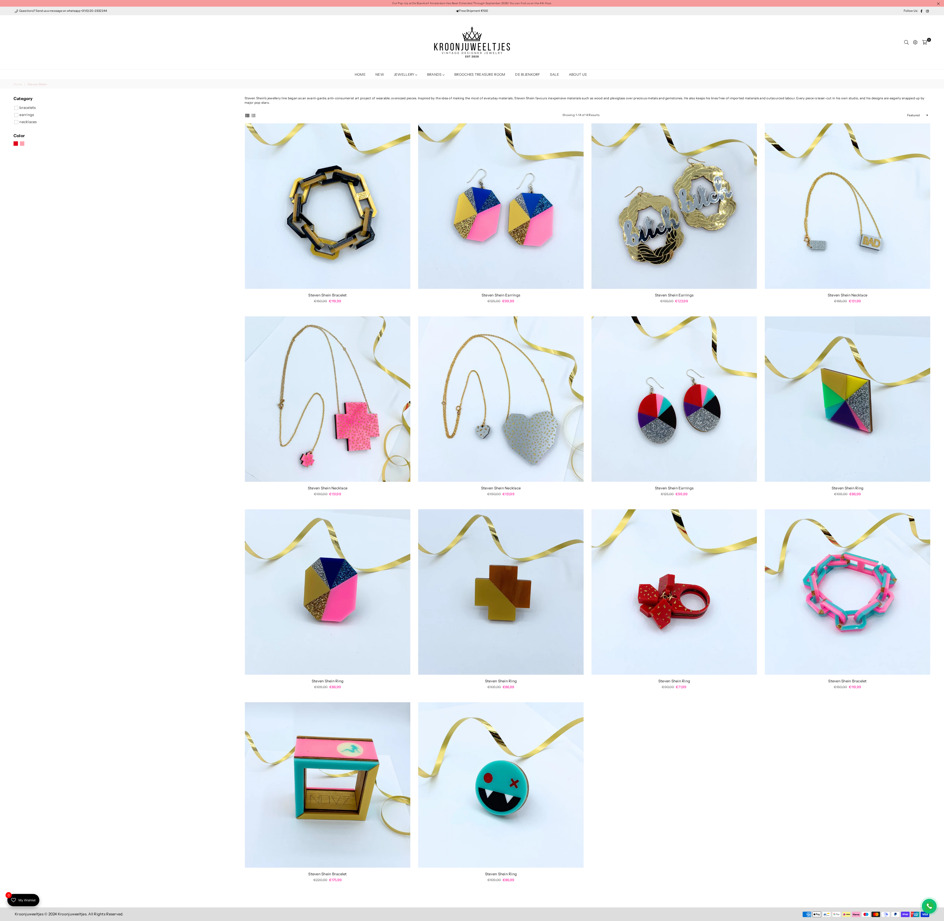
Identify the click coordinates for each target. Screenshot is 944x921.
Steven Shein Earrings (501, 295)
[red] (16, 143)
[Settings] (915, 42)
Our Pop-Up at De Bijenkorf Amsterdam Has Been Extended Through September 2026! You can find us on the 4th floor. (472, 3)
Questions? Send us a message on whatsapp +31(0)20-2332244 (62, 11)
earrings (26, 114)
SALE (554, 74)
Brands (434, 74)
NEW (379, 74)
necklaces (28, 121)
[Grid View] (247, 115)
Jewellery (404, 74)
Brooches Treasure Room (479, 74)
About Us (578, 74)
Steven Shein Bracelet (327, 295)
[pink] (22, 143)
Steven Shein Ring (847, 488)
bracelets (27, 107)
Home (360, 74)
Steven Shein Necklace (847, 295)
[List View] (253, 115)
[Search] (906, 42)
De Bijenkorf (527, 74)
